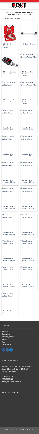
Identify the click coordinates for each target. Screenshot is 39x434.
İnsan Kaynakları (8, 337)
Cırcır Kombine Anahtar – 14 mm (9, 181)
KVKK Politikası (7, 344)
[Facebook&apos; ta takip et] (3, 350)
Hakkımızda (6, 334)
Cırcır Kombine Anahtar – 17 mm (28, 207)
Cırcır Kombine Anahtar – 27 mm (28, 259)
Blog (3, 342)
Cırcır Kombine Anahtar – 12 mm (9, 155)
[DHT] (19, 5)
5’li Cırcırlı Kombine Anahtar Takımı (9, 73)
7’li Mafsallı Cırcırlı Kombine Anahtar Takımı (28, 101)
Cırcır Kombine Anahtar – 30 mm (9, 286)
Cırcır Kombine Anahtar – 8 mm (8, 312)
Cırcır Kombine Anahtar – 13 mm (28, 155)
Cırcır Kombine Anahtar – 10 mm (9, 129)
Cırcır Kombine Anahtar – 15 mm (28, 181)
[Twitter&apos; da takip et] (11, 350)
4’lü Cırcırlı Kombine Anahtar (29, 45)
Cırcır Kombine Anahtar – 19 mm (9, 233)
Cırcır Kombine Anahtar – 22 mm (28, 233)
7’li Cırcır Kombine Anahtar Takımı (9, 101)
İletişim (4, 339)
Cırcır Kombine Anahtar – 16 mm (9, 207)
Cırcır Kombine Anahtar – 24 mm (9, 259)
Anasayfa (5, 331)
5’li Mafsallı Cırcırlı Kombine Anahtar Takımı (28, 73)
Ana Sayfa (9, 13)
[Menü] (3, 5)
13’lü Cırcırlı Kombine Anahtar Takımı (9, 45)
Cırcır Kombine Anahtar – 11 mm (28, 129)
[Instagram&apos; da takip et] (7, 350)
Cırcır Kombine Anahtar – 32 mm (28, 286)
